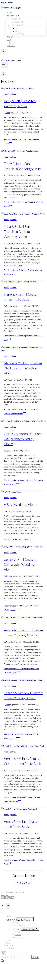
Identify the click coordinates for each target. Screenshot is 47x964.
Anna (8, 113)
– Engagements (18, 22)
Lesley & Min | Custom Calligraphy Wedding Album (20, 564)
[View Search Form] (3, 51)
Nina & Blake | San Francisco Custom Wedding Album (17, 231)
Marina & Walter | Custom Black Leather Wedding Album (23, 368)
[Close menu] (1, 911)
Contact (11, 46)
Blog (9, 40)
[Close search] (3, 953)
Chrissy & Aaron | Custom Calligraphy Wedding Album (22, 439)
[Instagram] (3, 898)
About (10, 37)
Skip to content (7, 2)
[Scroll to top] (3, 906)
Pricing (10, 43)
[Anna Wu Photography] (11, 8)
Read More (17, 539)
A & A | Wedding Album (20, 504)
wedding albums (10, 94)
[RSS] (13, 898)
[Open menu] (4, 65)
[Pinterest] (10, 898)
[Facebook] (7, 898)
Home (9, 12)
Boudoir (19, 34)
